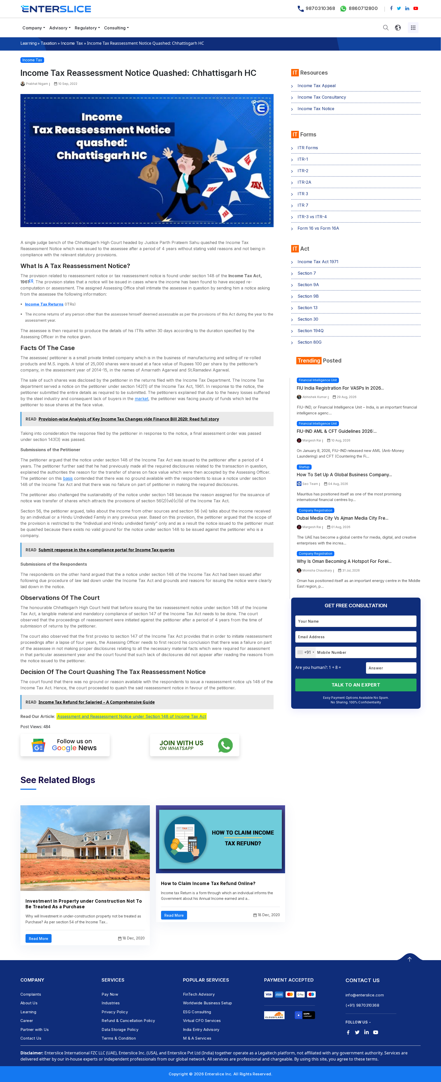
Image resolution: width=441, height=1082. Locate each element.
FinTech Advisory (199, 994)
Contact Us (30, 1038)
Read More (38, 938)
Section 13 (307, 307)
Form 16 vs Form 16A (318, 228)
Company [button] (32, 27)
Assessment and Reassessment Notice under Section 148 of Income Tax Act (131, 716)
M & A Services (197, 1038)
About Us (29, 1002)
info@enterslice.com (365, 995)
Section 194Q (311, 330)
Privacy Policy (115, 1011)
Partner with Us (34, 1029)
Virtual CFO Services (202, 1020)
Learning (28, 43)
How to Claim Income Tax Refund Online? (208, 883)
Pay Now (110, 994)
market (141, 398)
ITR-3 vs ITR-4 (312, 216)
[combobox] (306, 652)
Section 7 (307, 273)
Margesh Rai (311, 440)
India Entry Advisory (201, 1029)
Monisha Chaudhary (317, 570)
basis (68, 478)
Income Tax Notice (316, 108)
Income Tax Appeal (317, 85)
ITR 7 (303, 205)
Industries (111, 1002)
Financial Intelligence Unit (318, 380)
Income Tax (72, 43)
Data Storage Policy (120, 1029)
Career (26, 1020)
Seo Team (310, 484)
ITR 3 (303, 193)
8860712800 (363, 8)
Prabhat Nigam (37, 84)
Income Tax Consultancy (322, 97)
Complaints (30, 994)
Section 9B (308, 296)
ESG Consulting (197, 1011)
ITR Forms (308, 147)
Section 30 (308, 319)
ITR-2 (303, 170)
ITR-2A (304, 182)
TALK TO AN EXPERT (356, 685)
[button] (386, 27)
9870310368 (320, 8)
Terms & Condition (119, 1038)
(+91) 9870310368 (362, 1005)
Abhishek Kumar (314, 397)
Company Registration (315, 510)
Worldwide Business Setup (207, 1002)
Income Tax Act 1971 (318, 261)
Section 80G (310, 342)
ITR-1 (303, 159)
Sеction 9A (308, 284)
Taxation (48, 43)
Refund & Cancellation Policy (128, 1020)
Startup (304, 467)
